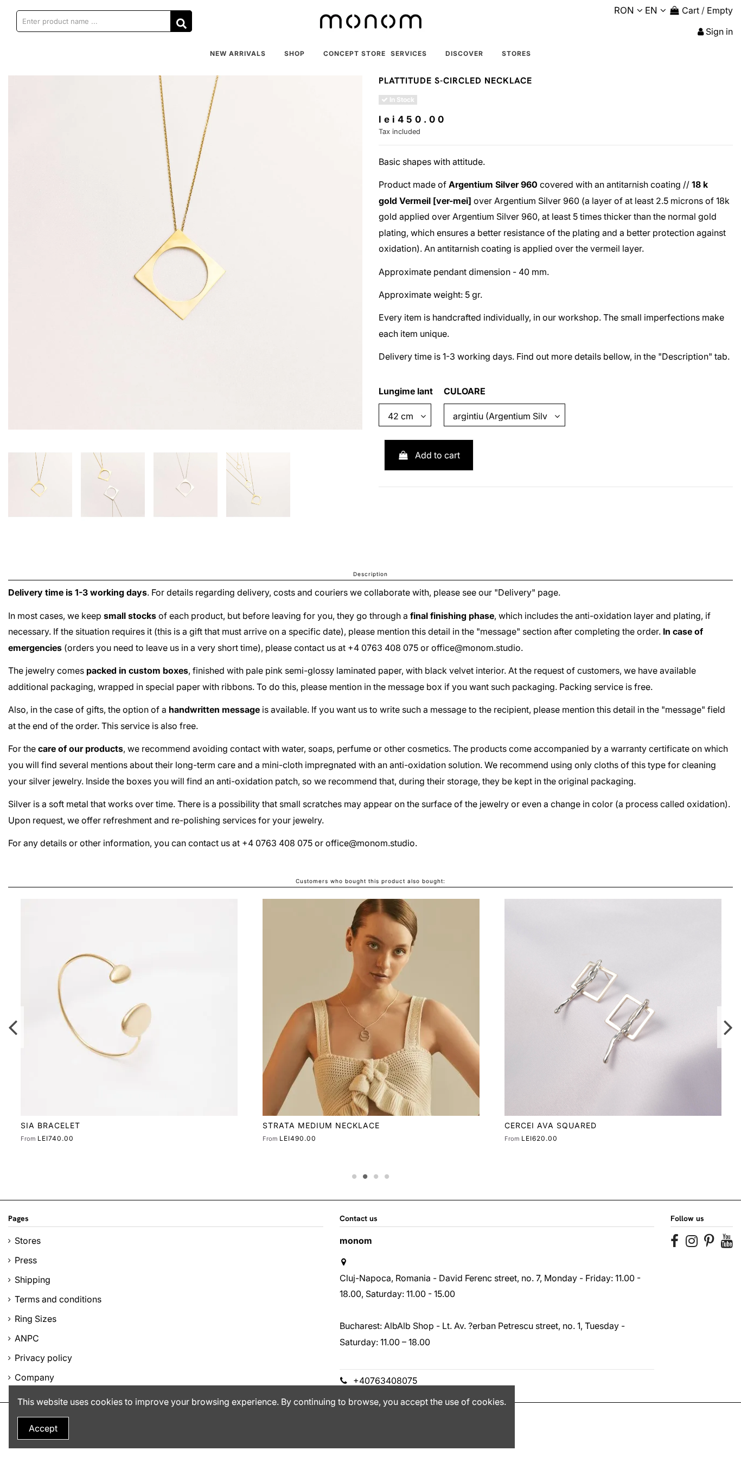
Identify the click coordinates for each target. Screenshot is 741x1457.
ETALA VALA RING (58, 1125)
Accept (43, 1428)
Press (26, 1260)
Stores (28, 1240)
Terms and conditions (58, 1299)
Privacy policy (43, 1357)
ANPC (27, 1338)
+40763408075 (385, 1380)
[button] (294, 54)
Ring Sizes (35, 1318)
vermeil (605, 248)
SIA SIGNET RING (540, 1125)
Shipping (32, 1279)
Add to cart (437, 455)
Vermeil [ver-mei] (435, 200)
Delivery (515, 592)
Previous (13, 1027)
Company (34, 1377)
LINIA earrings (296, 1125)
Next (727, 1027)
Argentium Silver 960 (493, 184)
